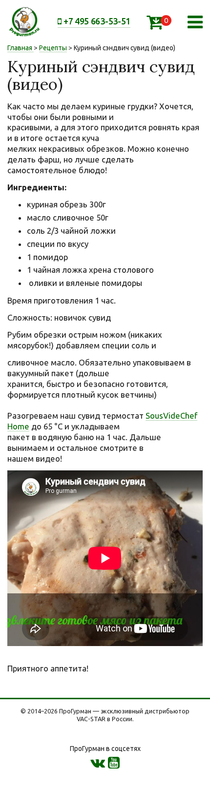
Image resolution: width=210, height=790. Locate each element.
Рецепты (53, 48)
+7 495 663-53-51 (96, 21)
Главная (19, 48)
